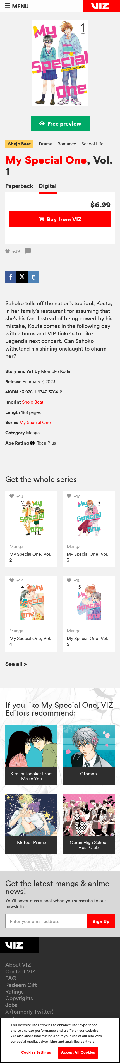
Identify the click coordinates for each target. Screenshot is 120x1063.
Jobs (11, 1005)
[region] (60, 1040)
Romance (66, 143)
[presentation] (31, 517)
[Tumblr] (33, 277)
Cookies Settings (36, 1052)
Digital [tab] (48, 185)
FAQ (10, 978)
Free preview (64, 123)
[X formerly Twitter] (22, 277)
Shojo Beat (19, 144)
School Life (92, 143)
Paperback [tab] (19, 185)
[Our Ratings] (32, 443)
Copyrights (19, 998)
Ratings (14, 991)
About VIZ (18, 964)
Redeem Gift (21, 985)
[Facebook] (10, 277)
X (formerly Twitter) (29, 1011)
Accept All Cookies (78, 1052)
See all (16, 664)
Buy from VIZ (64, 219)
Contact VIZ (20, 971)
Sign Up (101, 921)
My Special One (46, 160)
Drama (45, 143)
